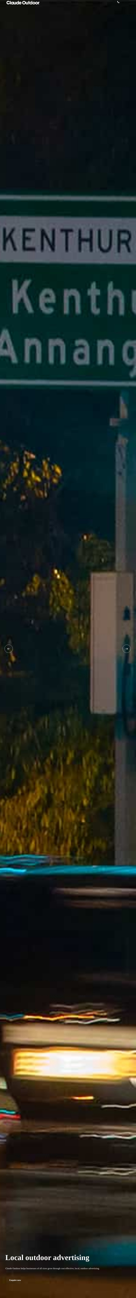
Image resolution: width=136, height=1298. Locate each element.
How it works (77, 3)
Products (52, 3)
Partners (90, 3)
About (100, 3)
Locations (64, 3)
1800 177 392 (125, 3)
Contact (110, 3)
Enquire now (15, 1280)
